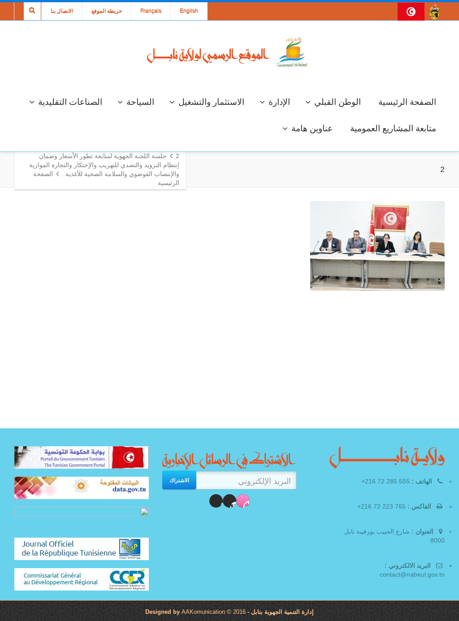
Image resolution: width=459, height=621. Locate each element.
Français (150, 11)
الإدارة (279, 102)
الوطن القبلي (337, 102)
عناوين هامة (312, 128)
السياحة (140, 102)
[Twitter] (229, 501)
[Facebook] (243, 501)
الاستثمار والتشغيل (211, 102)
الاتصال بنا (62, 11)
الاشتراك (179, 480)
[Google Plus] (216, 501)
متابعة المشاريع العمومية (393, 128)
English (189, 11)
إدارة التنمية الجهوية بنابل (281, 611)
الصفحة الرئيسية (407, 102)
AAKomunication (203, 611)
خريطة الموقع (106, 11)
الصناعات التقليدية (70, 102)
